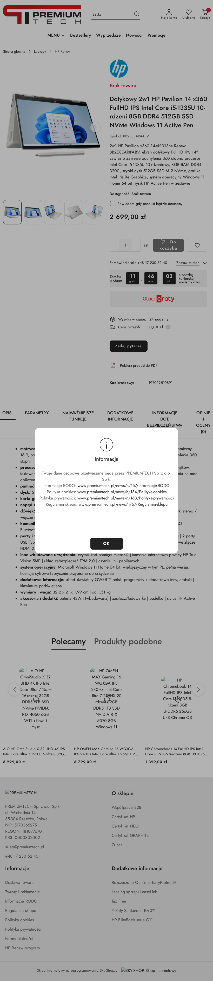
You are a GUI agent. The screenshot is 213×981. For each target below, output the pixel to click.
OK (106, 543)
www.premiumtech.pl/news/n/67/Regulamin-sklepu (123, 504)
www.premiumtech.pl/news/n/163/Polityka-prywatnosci (125, 498)
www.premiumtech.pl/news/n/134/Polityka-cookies (122, 492)
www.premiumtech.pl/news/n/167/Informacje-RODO (124, 486)
